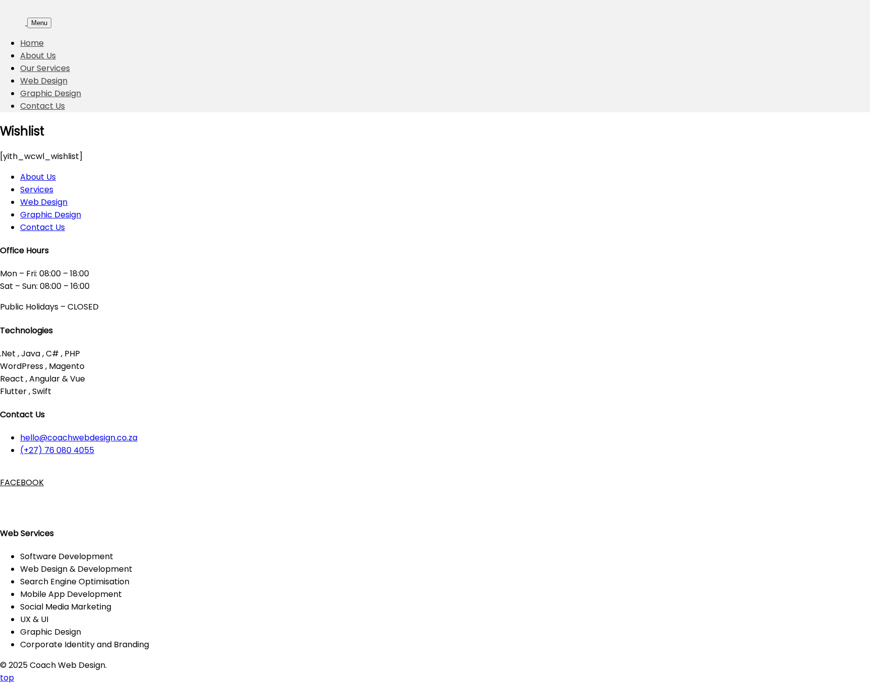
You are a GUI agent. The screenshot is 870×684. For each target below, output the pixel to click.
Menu (39, 23)
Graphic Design (50, 93)
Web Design (43, 81)
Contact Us (42, 106)
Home (32, 43)
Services (36, 189)
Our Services (45, 68)
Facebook (10, 482)
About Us (38, 55)
